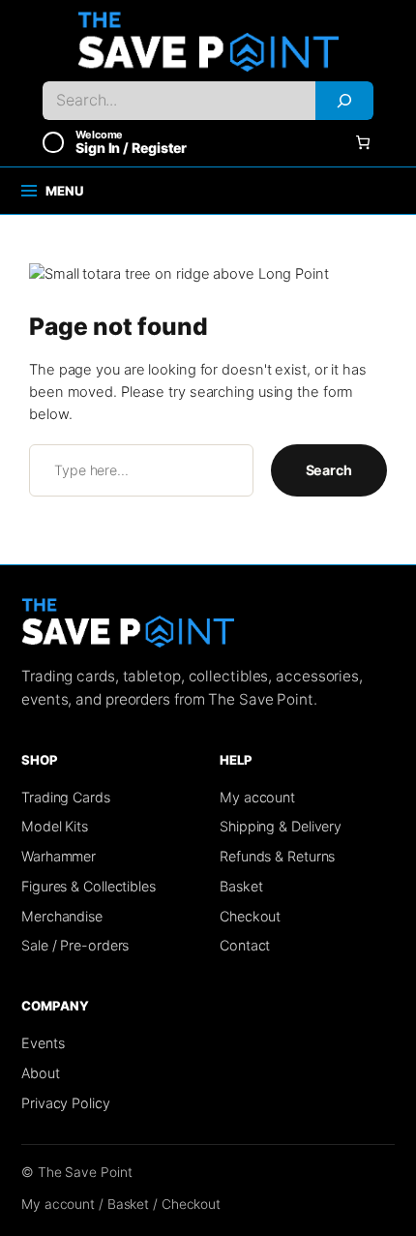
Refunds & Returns (277, 856)
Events (42, 1043)
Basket (241, 886)
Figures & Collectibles (88, 886)
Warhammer (58, 856)
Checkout (250, 916)
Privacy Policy (65, 1103)
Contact (245, 945)
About (40, 1073)
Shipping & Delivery (281, 826)
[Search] (344, 100)
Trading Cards (65, 797)
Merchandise (62, 916)
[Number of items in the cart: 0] (362, 142)
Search (329, 470)
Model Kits (54, 826)
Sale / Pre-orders (75, 945)
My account (257, 797)
